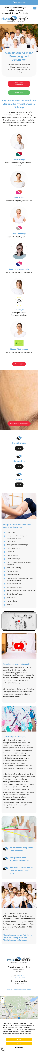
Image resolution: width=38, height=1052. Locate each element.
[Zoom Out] (2, 1001)
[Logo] (15, 19)
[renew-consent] (2, 1049)
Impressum (10, 989)
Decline (19, 1043)
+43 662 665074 (20, 2)
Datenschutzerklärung (20, 989)
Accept (19, 1039)
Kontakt (29, 989)
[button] (32, 8)
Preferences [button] (28, 1033)
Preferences (19, 1047)
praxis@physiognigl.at (21, 977)
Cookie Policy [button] (15, 1031)
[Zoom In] (2, 998)
